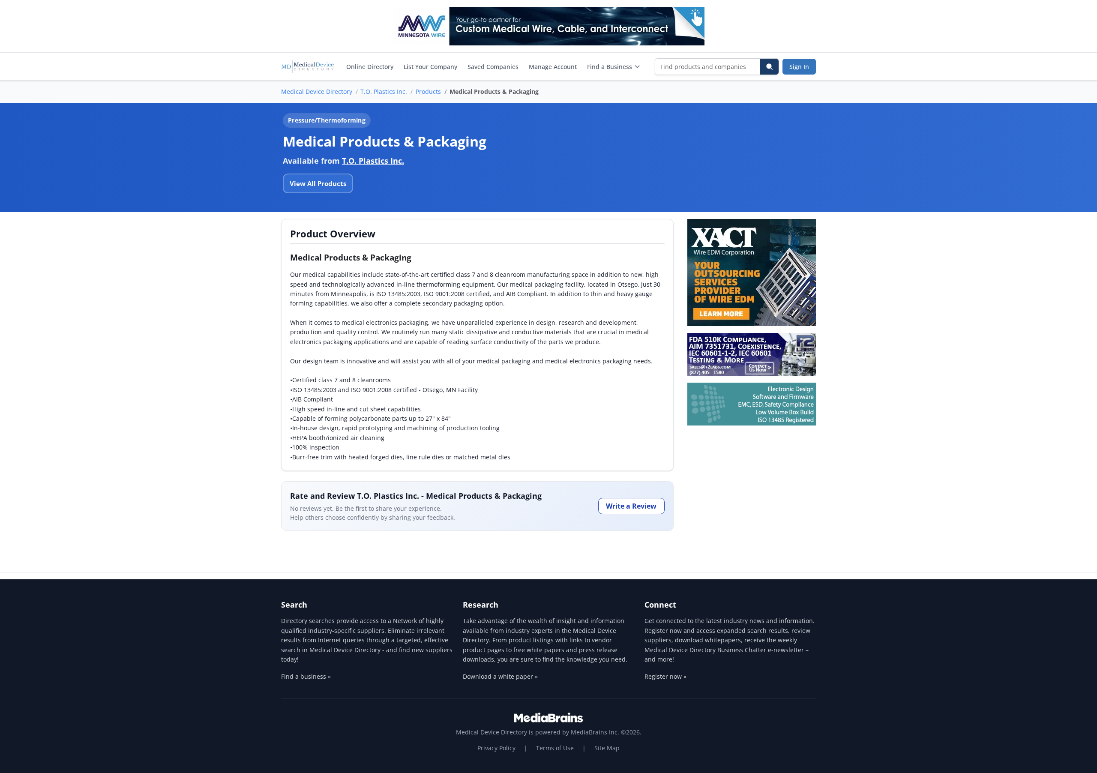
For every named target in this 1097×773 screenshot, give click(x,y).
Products (428, 91)
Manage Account (553, 67)
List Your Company (430, 67)
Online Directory (369, 67)
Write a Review (631, 506)
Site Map (607, 748)
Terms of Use (555, 748)
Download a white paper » (500, 676)
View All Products (318, 183)
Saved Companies (493, 67)
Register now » (665, 676)
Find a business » (306, 676)
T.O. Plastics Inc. (383, 91)
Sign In (799, 67)
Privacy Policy (496, 748)
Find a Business (609, 67)
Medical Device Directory (316, 91)
